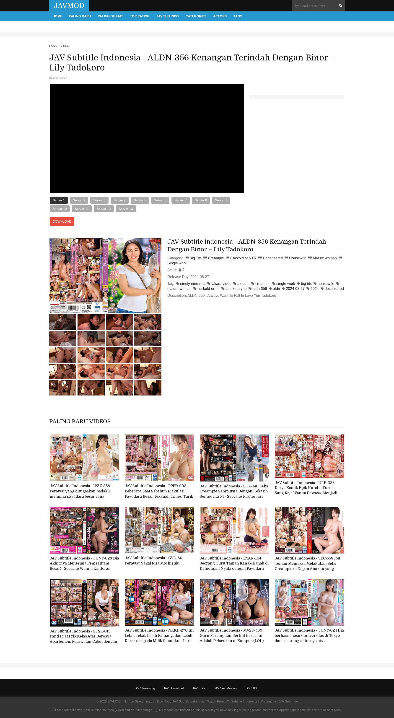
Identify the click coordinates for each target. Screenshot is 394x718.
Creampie (216, 258)
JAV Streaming (144, 688)
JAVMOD (69, 5)
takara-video (221, 284)
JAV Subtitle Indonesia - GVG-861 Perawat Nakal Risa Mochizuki (154, 560)
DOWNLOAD (62, 221)
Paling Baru (80, 16)
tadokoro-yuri (236, 289)
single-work (285, 284)
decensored (334, 289)
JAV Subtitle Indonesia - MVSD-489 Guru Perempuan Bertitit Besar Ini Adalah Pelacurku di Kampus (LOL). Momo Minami (232, 638)
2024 (315, 289)
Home (57, 16)
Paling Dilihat (110, 16)
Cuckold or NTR (243, 258)
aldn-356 (260, 289)
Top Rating (140, 16)
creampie (262, 284)
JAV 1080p (252, 688)
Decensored (273, 258)
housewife (326, 284)
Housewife (297, 258)
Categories (196, 16)
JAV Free (198, 688)
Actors (220, 16)
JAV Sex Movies (225, 688)
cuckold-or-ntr (208, 289)
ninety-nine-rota (192, 284)
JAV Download (173, 688)
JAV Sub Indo (167, 16)
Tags (237, 16)
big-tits (306, 284)
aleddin (243, 284)
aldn (276, 289)
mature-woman (179, 289)
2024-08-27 (295, 289)
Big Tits (195, 258)
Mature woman (325, 258)
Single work (177, 263)
